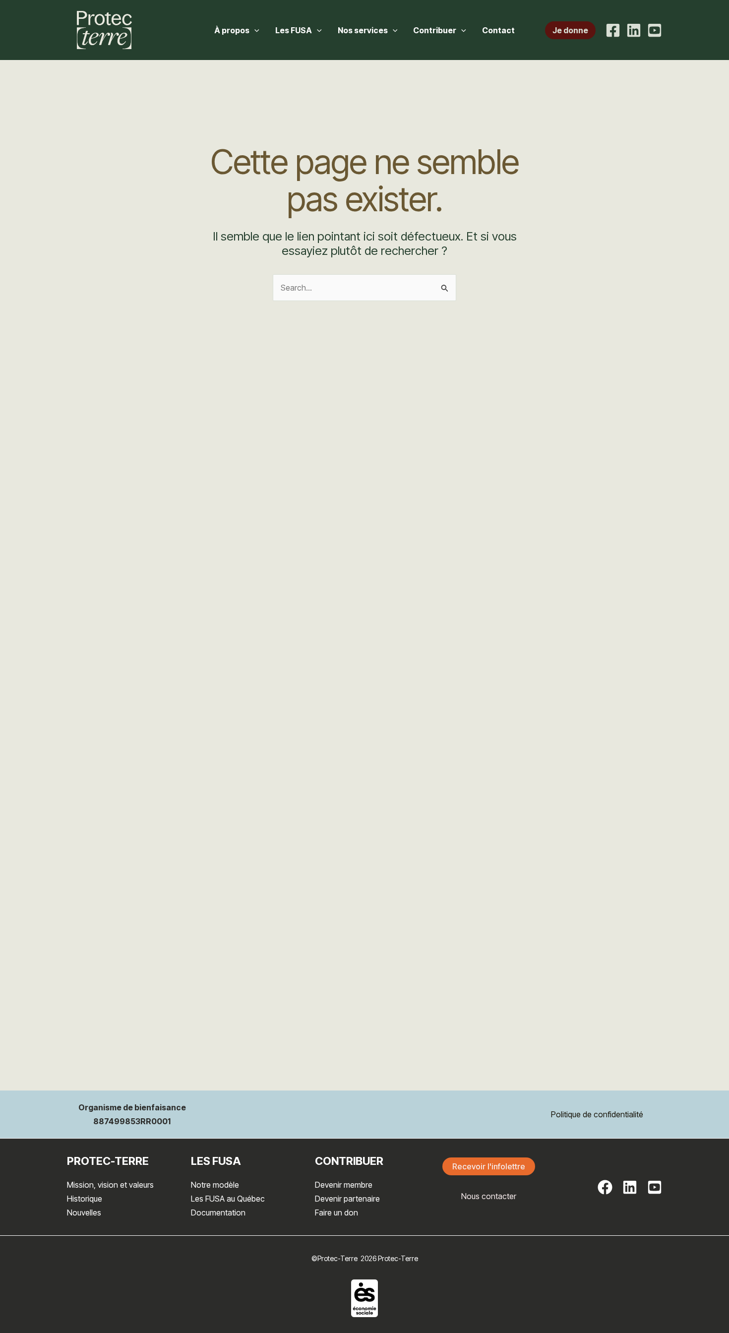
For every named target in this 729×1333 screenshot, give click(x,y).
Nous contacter (488, 1196)
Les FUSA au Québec (228, 1199)
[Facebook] (613, 30)
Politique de (571, 1114)
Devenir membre (343, 1185)
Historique (84, 1199)
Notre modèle (215, 1185)
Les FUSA (293, 30)
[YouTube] (654, 30)
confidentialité (618, 1114)
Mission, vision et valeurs (110, 1185)
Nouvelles (84, 1212)
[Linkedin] (633, 30)
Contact (498, 30)
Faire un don (336, 1212)
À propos (231, 30)
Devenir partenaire (347, 1199)
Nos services (363, 30)
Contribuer (434, 30)
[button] (254, 30)
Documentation (218, 1212)
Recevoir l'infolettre (488, 1166)
